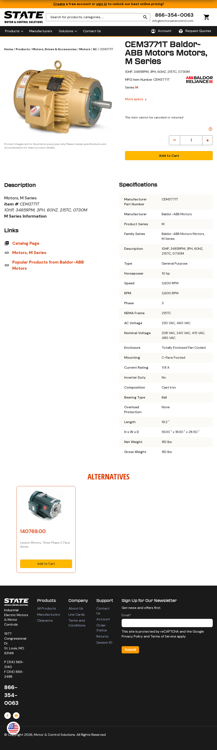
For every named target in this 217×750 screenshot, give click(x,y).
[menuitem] (14, 31)
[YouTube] (16, 715)
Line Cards (76, 614)
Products (23, 49)
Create (59, 4)
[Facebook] (7, 715)
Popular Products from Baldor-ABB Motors (48, 265)
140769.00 (33, 531)
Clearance (45, 620)
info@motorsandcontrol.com (172, 21)
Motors (85, 49)
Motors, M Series (29, 252)
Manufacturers (48, 614)
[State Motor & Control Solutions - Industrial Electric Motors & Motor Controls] (16, 602)
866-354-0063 (174, 15)
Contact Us (103, 610)
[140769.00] (46, 506)
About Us (75, 608)
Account (103, 619)
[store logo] (24, 17)
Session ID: (104, 642)
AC (95, 49)
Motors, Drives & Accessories (54, 49)
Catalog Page (25, 243)
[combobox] (98, 17)
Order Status (101, 627)
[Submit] (145, 17)
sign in (101, 4)
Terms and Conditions (76, 623)
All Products (46, 608)
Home (9, 49)
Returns (102, 636)
